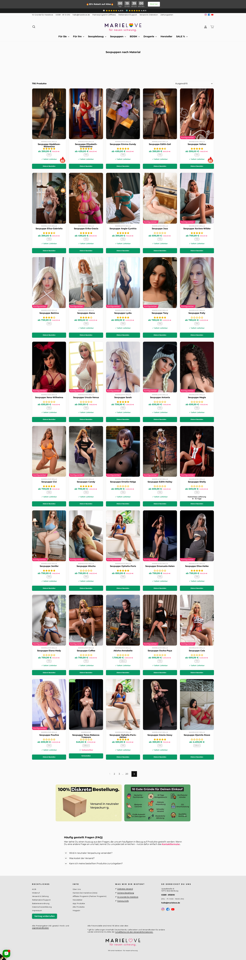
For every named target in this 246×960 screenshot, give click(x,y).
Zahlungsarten (166, 15)
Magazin (76, 910)
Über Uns (77, 889)
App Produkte (79, 903)
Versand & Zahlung (40, 896)
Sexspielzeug (96, 36)
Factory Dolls (123, 901)
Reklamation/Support (127, 15)
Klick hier (154, 4)
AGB (34, 889)
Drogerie (149, 36)
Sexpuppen (117, 36)
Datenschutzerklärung (42, 907)
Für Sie (62, 36)
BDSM (134, 36)
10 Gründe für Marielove (42, 15)
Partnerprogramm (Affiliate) (104, 15)
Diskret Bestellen (49, 166)
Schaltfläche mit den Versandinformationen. (134, 932)
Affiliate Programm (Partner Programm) (89, 896)
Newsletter (77, 900)
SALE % (181, 36)
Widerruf (36, 893)
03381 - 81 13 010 (63, 15)
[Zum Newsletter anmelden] (11, 948)
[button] (49, 148)
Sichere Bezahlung (125, 893)
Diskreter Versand (125, 889)
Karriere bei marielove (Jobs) (85, 893)
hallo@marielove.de (81, 15)
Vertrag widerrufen (44, 916)
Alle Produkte (79, 907)
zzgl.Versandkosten (40, 928)
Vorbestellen (86, 756)
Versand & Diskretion (149, 15)
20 (126, 774)
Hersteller (166, 36)
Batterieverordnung (40, 903)
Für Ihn (77, 36)
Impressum (37, 910)
